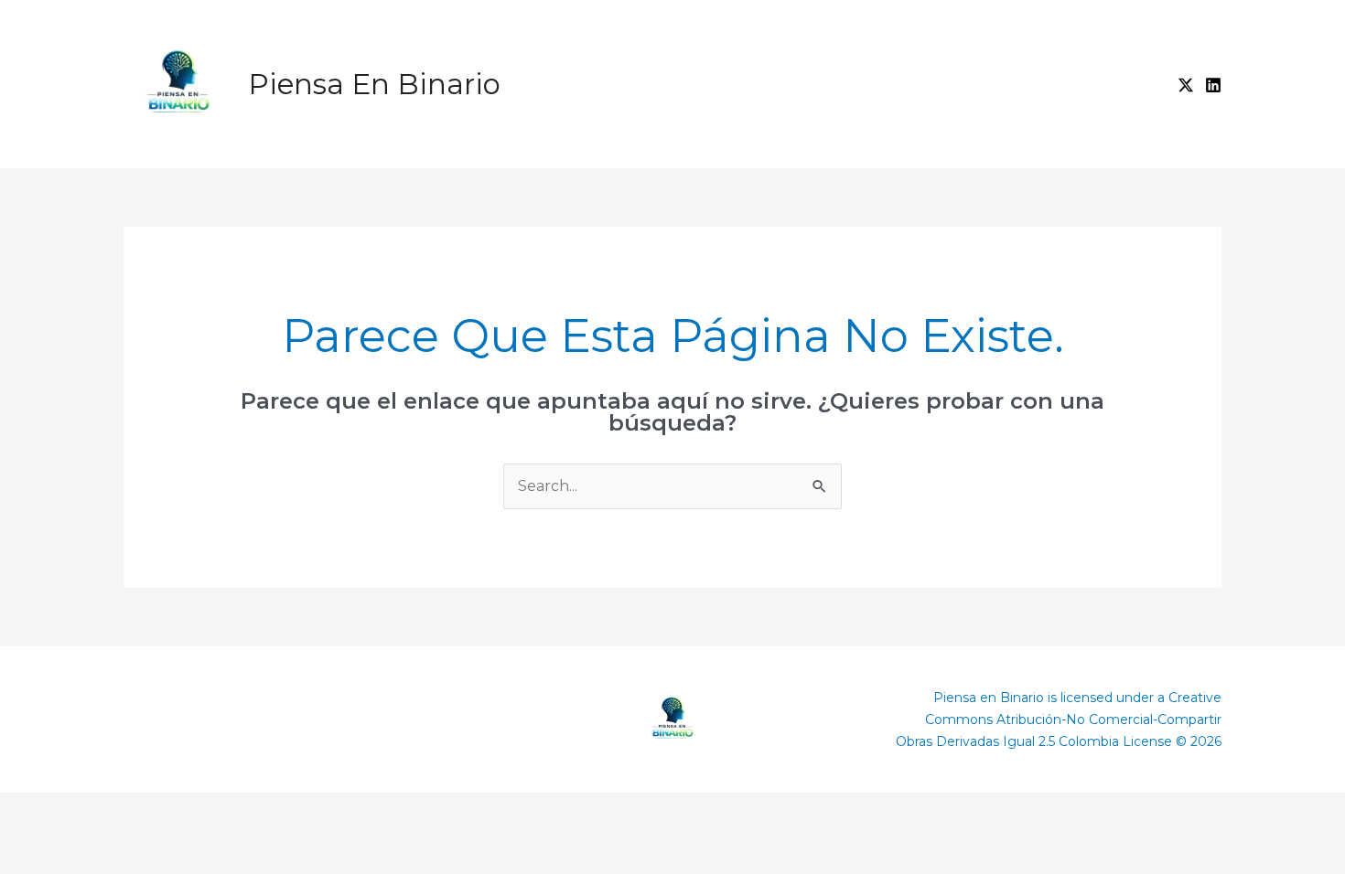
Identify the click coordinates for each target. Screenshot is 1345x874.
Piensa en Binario (374, 84)
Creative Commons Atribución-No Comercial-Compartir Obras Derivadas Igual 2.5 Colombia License (1058, 719)
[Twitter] (1186, 85)
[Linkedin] (1213, 85)
